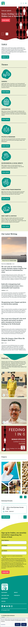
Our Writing (5, 595)
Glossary (4, 592)
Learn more (9, 566)
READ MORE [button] (5, 20)
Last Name (4, 550)
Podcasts (17, 595)
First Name (4, 545)
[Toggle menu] (26, 3)
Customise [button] (3, 624)
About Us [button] (5, 57)
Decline (17, 624)
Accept (23, 624)
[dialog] (14, 622)
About (16, 592)
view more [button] (5, 517)
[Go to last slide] (21, 497)
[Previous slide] (2, 34)
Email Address (5, 540)
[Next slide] (7, 34)
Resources (4, 598)
